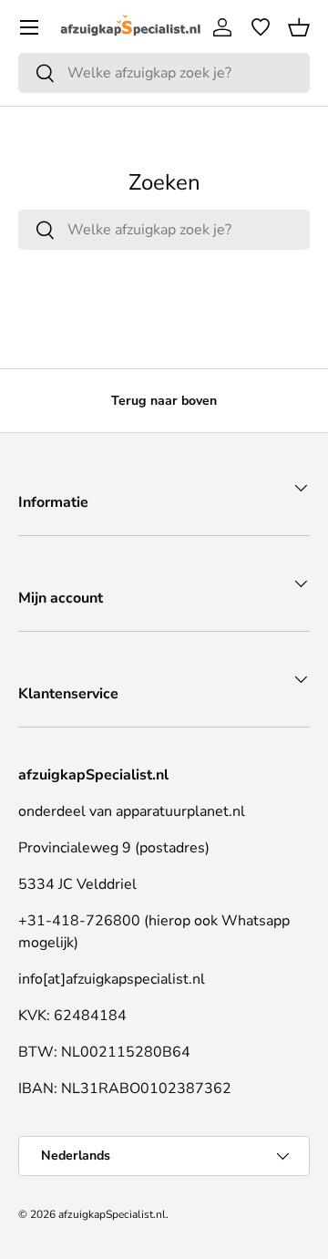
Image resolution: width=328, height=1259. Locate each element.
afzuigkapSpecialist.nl (112, 1214)
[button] (299, 27)
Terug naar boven (164, 400)
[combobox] (164, 73)
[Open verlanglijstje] (260, 27)
